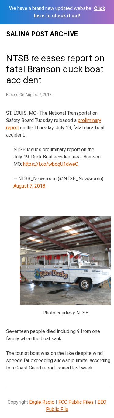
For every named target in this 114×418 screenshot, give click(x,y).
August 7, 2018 (29, 186)
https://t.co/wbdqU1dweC (50, 164)
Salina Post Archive (42, 34)
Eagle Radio (41, 402)
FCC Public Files (76, 402)
